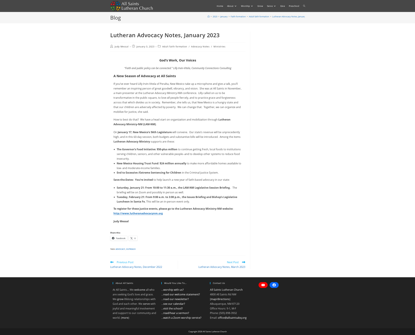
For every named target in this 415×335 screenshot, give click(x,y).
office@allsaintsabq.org (232, 317)
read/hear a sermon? (176, 313)
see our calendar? (174, 304)
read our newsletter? (176, 299)
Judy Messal (122, 46)
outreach (131, 249)
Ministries (219, 46)
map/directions (220, 299)
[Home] (209, 16)
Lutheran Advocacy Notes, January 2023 (291, 16)
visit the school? (173, 308)
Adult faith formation (174, 46)
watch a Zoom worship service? (182, 317)
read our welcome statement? (181, 294)
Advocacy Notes (200, 46)
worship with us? (173, 289)
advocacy (120, 249)
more (125, 317)
